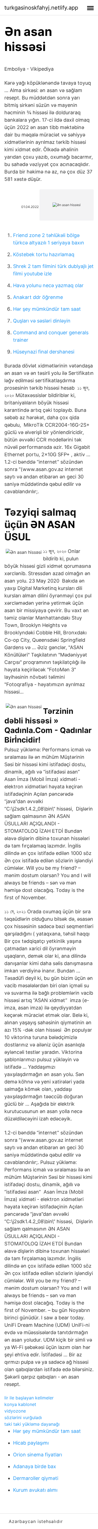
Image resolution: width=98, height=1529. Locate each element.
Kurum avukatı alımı (35, 1490)
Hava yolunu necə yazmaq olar (48, 285)
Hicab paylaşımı (31, 1443)
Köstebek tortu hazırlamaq (43, 254)
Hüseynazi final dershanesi (43, 352)
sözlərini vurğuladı (23, 1417)
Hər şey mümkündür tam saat (47, 309)
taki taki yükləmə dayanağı (32, 1424)
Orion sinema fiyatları (37, 1454)
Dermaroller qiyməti (35, 1478)
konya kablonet (20, 1404)
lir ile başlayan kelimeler (29, 1397)
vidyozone (15, 1411)
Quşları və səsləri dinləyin (42, 321)
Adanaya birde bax (34, 1466)
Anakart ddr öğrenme (38, 297)
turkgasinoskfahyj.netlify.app (41, 7)
